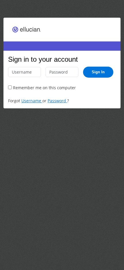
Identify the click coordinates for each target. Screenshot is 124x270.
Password (57, 100)
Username (31, 100)
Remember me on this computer (44, 87)
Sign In (98, 72)
